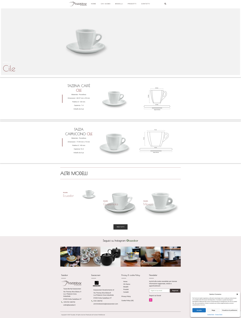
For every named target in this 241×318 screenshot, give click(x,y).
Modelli (119, 4)
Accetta (199, 310)
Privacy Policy (218, 314)
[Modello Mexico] (160, 221)
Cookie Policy (210, 314)
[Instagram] (150, 300)
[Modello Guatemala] (120, 221)
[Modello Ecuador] (80, 204)
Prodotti (132, 4)
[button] (237, 294)
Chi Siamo (106, 4)
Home (93, 4)
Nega (213, 310)
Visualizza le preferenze (229, 310)
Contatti (145, 4)
